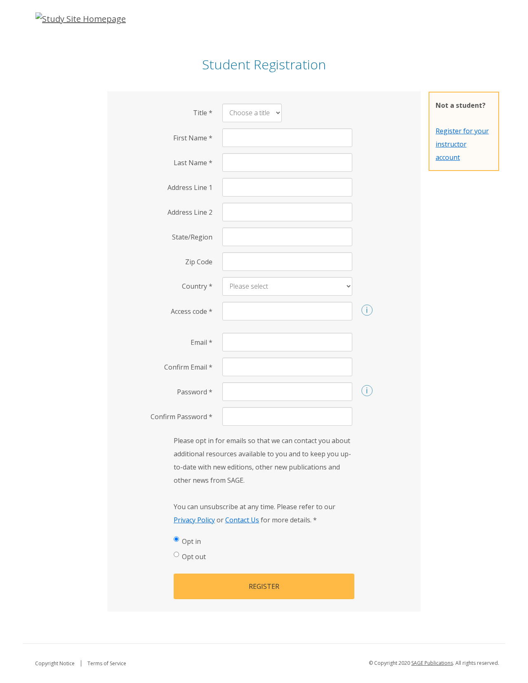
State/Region (192, 237)
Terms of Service (106, 663)
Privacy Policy (194, 519)
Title (202, 112)
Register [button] (264, 586)
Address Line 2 (189, 212)
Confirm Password (181, 416)
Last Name (193, 162)
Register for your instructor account (462, 144)
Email (201, 342)
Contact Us (242, 519)
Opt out (194, 556)
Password (194, 391)
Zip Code (198, 261)
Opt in (191, 541)
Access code (191, 311)
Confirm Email (188, 367)
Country (197, 286)
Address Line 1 (189, 187)
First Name (192, 137)
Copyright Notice (55, 663)
